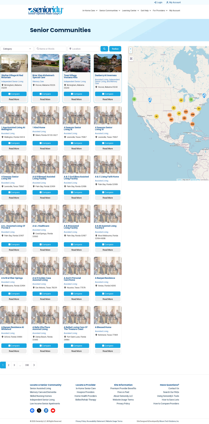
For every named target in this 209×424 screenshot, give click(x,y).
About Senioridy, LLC (123, 396)
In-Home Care (88, 10)
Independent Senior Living (42, 399)
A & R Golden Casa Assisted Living (42, 279)
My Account (175, 2)
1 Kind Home (39, 127)
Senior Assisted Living (40, 388)
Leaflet (179, 180)
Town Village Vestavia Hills (70, 76)
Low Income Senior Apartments (45, 403)
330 (27, 365)
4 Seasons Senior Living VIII (10, 178)
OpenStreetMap (195, 180)
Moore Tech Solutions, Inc (169, 421)
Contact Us (173, 388)
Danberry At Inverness (106, 75)
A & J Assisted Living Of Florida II (13, 227)
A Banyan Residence (105, 278)
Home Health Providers (86, 396)
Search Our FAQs (171, 392)
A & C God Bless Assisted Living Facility (76, 178)
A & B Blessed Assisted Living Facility (44, 178)
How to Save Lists (170, 399)
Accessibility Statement (96, 421)
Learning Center (129, 10)
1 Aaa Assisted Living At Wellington (13, 128)
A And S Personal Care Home (72, 279)
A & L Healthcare (41, 226)
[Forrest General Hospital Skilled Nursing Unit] (204, 96)
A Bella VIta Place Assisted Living (41, 328)
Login (159, 2)
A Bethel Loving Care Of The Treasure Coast (75, 328)
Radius (115, 49)
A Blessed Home (103, 327)
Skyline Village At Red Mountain (12, 76)
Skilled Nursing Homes (41, 396)
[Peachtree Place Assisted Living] (150, 100)
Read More (14, 99)
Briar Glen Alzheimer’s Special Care (43, 76)
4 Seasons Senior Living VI (103, 128)
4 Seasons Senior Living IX (72, 128)
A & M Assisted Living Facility (71, 227)
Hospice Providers (85, 392)
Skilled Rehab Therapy (85, 399)
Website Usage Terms (123, 399)
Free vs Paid (123, 392)
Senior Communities (108, 10)
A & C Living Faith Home (107, 177)
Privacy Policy (123, 403)
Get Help (144, 10)
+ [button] (130, 49)
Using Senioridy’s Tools (168, 396)
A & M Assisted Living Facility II (105, 227)
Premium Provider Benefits (123, 388)
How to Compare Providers (166, 403)
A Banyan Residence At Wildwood (12, 328)
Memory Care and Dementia (43, 392)
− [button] (130, 52)
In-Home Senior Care (86, 388)
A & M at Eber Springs (12, 278)
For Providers (159, 10)
